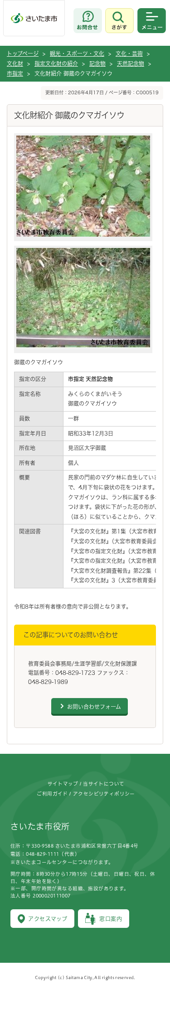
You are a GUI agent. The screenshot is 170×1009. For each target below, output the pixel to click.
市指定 (15, 73)
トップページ (23, 53)
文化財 (15, 63)
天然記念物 (130, 63)
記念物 (97, 63)
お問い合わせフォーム (94, 706)
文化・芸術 (129, 53)
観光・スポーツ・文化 (77, 53)
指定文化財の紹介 (56, 63)
